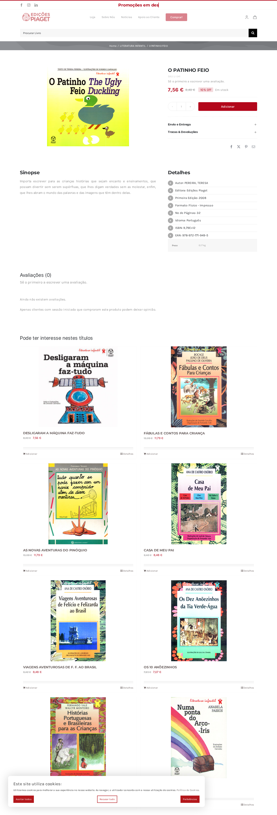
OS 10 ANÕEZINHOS (160, 667)
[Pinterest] (246, 147)
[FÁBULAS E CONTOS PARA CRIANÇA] (199, 386)
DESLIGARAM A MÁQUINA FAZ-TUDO (54, 433)
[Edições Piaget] (36, 13)
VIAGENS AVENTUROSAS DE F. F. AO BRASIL (60, 667)
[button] (212, 124)
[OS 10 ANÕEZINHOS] (199, 620)
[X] (238, 147)
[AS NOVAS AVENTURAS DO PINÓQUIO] (78, 503)
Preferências (190, 799)
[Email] (253, 147)
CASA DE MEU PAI (159, 550)
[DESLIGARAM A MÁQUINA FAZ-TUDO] (78, 386)
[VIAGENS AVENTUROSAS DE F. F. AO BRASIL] (78, 620)
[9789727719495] (88, 105)
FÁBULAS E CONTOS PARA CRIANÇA (174, 433)
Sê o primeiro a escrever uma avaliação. (196, 81)
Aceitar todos (23, 799)
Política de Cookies (188, 790)
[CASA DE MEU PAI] (199, 503)
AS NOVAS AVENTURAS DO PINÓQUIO (55, 550)
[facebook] (21, 5)
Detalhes (128, 453)
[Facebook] (231, 147)
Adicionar (227, 106)
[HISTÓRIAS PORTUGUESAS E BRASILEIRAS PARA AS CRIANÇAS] (78, 737)
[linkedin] (36, 5)
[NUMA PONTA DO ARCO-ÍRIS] (199, 737)
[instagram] (28, 5)
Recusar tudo (107, 799)
